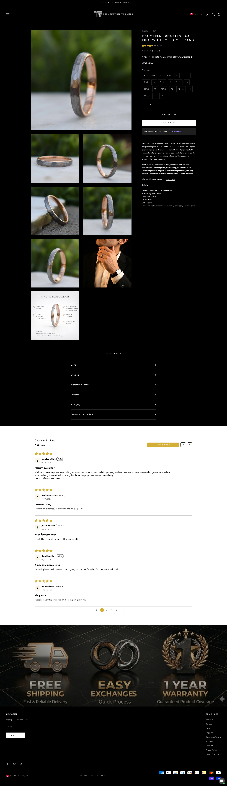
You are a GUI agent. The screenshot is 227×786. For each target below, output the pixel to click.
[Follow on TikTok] (21, 763)
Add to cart (169, 115)
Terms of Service (212, 754)
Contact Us (210, 745)
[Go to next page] (130, 610)
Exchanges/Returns (213, 737)
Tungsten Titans (151, 31)
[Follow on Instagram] (14, 763)
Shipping (209, 732)
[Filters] (183, 444)
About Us (209, 719)
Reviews (209, 724)
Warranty (209, 741)
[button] (148, 45)
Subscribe (15, 735)
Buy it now (169, 122)
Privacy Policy (211, 750)
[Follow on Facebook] (7, 763)
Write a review (163, 444)
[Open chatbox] (222, 781)
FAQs (208, 728)
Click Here (170, 179)
